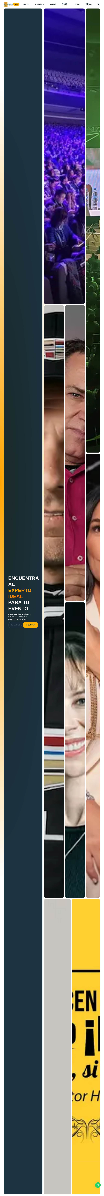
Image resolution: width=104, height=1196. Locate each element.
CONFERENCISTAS (39, 4)
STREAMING (53, 4)
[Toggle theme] (99, 4)
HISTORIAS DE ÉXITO (64, 4)
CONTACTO (77, 4)
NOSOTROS (26, 4)
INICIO (16, 4)
